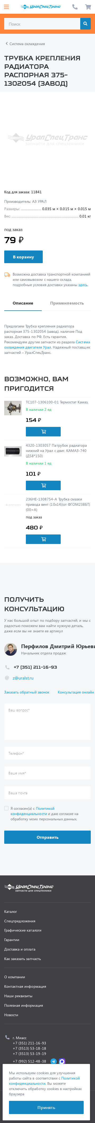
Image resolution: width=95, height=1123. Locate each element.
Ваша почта (17, 792)
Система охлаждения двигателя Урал (47, 344)
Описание (23, 303)
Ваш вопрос (19, 709)
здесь (82, 284)
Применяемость (67, 303)
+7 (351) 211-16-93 (75, 7)
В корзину (23, 256)
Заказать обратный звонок (26, 692)
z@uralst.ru (23, 678)
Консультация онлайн (76, 692)
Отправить (48, 837)
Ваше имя (17, 772)
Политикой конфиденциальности (32, 811)
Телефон (16, 753)
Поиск (85, 24)
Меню (6, 7)
